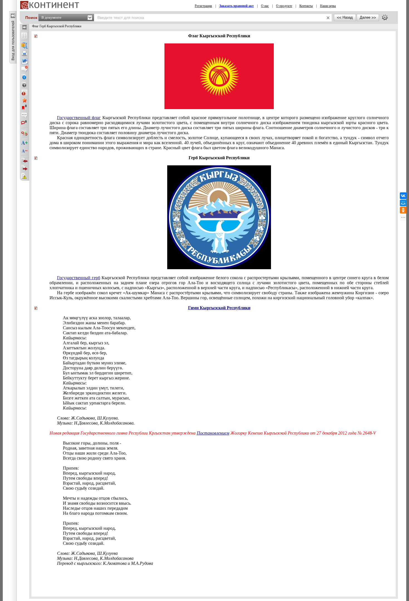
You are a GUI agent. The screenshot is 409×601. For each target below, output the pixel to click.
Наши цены (328, 6)
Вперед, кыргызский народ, (89, 473)
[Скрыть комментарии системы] (24, 69)
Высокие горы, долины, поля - (92, 443)
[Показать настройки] (384, 17)
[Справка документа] (24, 84)
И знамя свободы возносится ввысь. (97, 503)
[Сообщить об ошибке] (24, 176)
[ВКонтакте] (403, 195)
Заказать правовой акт (236, 6)
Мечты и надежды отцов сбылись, (95, 498)
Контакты (306, 6)
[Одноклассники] (403, 210)
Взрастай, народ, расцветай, (89, 483)
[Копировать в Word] (24, 61)
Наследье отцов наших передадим (95, 508)
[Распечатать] (24, 53)
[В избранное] (24, 100)
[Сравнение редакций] (24, 133)
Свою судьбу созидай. (83, 488)
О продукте (284, 6)
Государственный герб (78, 277)
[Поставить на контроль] (24, 92)
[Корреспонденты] (24, 160)
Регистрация (203, 6)
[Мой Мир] (403, 203)
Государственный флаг (79, 117)
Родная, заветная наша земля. (90, 448)
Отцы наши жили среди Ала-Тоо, (95, 453)
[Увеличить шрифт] (24, 143)
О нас (265, 6)
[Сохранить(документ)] (24, 45)
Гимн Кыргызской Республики (219, 307)
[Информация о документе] (24, 76)
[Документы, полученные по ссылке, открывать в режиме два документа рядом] (24, 36)
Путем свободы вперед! (85, 478)
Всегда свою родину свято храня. (94, 458)
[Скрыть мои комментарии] (24, 115)
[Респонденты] (24, 168)
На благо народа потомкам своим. (95, 513)
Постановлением (213, 433)
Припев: (71, 468)
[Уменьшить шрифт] (24, 151)
